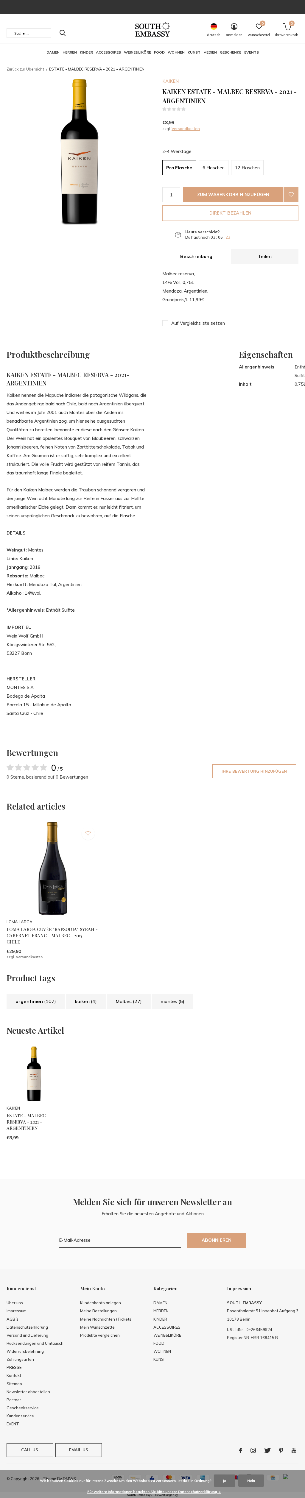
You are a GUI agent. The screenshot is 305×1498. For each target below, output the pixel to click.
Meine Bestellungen (98, 1310)
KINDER (86, 52)
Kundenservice (20, 1415)
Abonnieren (217, 1240)
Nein (251, 1480)
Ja (224, 1480)
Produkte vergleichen (100, 1335)
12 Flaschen (247, 168)
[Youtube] (294, 1450)
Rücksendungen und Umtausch (35, 1343)
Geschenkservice (23, 1407)
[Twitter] (267, 1450)
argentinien (35, 1001)
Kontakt (14, 1375)
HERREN (70, 52)
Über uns (15, 1302)
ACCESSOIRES (108, 52)
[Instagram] (253, 1450)
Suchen (62, 33)
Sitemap (14, 1383)
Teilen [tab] (265, 256)
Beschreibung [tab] (196, 256)
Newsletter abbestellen (28, 1391)
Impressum (17, 1310)
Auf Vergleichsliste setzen (198, 323)
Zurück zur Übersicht (25, 69)
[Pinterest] (281, 1450)
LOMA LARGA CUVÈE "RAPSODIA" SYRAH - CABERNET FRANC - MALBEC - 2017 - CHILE (52, 935)
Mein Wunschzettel (98, 1327)
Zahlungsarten (20, 1359)
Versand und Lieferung (27, 1335)
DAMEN (53, 52)
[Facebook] (240, 1450)
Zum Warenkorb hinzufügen (233, 194)
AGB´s (12, 1319)
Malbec (129, 1001)
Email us (78, 1449)
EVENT (13, 1424)
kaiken (86, 1001)
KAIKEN (170, 81)
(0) (189, 109)
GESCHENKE (230, 52)
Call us (29, 1449)
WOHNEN (176, 52)
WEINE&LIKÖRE (137, 52)
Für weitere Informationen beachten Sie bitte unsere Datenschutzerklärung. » (154, 1491)
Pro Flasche (179, 168)
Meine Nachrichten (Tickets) (106, 1319)
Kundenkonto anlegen (100, 1302)
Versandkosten (186, 128)
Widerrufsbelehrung (25, 1351)
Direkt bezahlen (230, 213)
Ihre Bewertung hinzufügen (254, 771)
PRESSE (14, 1367)
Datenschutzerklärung (27, 1327)
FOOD (159, 52)
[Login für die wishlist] (291, 194)
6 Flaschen (214, 168)
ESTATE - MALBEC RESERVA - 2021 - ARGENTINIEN (26, 1122)
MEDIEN (210, 52)
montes (172, 1001)
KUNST (194, 52)
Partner (14, 1399)
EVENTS (251, 52)
